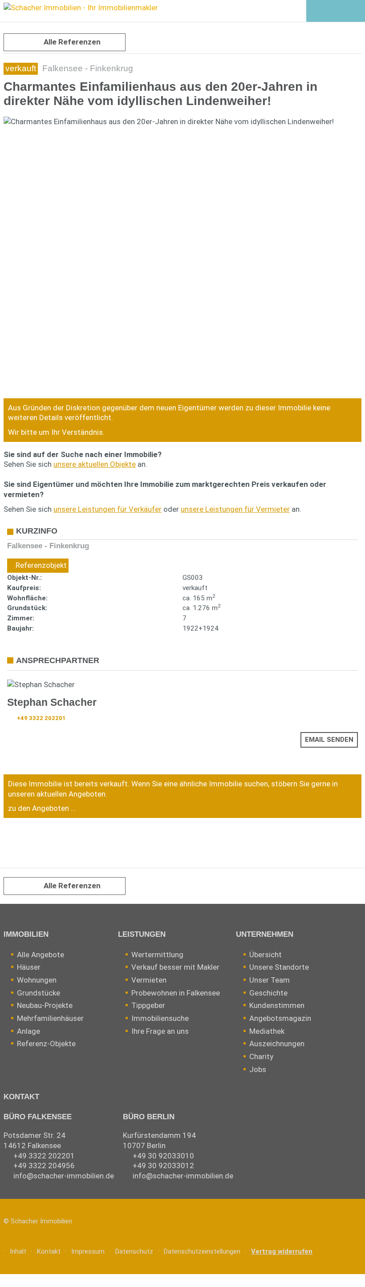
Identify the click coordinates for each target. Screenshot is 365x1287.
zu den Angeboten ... (42, 808)
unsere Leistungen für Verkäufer (107, 509)
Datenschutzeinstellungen (202, 1251)
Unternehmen (264, 934)
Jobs (257, 1069)
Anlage (28, 1031)
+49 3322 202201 (41, 718)
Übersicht (265, 954)
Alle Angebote (40, 954)
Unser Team (269, 979)
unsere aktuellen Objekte (94, 464)
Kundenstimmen (276, 1005)
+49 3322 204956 (44, 1165)
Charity (261, 1056)
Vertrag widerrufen (281, 1251)
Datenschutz (134, 1251)
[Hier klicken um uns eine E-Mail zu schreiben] (355, 11)
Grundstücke (38, 992)
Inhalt (18, 1251)
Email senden (329, 740)
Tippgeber (148, 1005)
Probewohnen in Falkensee (175, 992)
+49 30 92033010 (163, 1155)
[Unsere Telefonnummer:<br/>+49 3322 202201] (335, 11)
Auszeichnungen (276, 1043)
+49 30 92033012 (163, 1165)
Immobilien (26, 934)
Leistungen (142, 934)
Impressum (88, 1251)
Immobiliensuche (160, 1018)
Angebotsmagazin (280, 1018)
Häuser (29, 967)
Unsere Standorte (279, 967)
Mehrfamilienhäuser (50, 1018)
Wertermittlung (157, 954)
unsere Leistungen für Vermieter (235, 509)
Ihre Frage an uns (160, 1031)
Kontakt (21, 1097)
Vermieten (148, 979)
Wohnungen (37, 979)
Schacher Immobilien (41, 1221)
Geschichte (268, 992)
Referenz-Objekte (46, 1043)
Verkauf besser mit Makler (175, 967)
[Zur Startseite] (79, 9)
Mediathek (266, 1031)
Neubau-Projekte (45, 1005)
